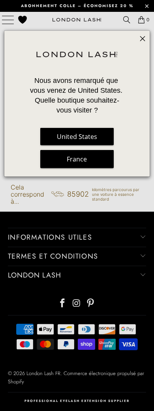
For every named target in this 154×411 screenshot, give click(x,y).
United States (77, 136)
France (77, 159)
